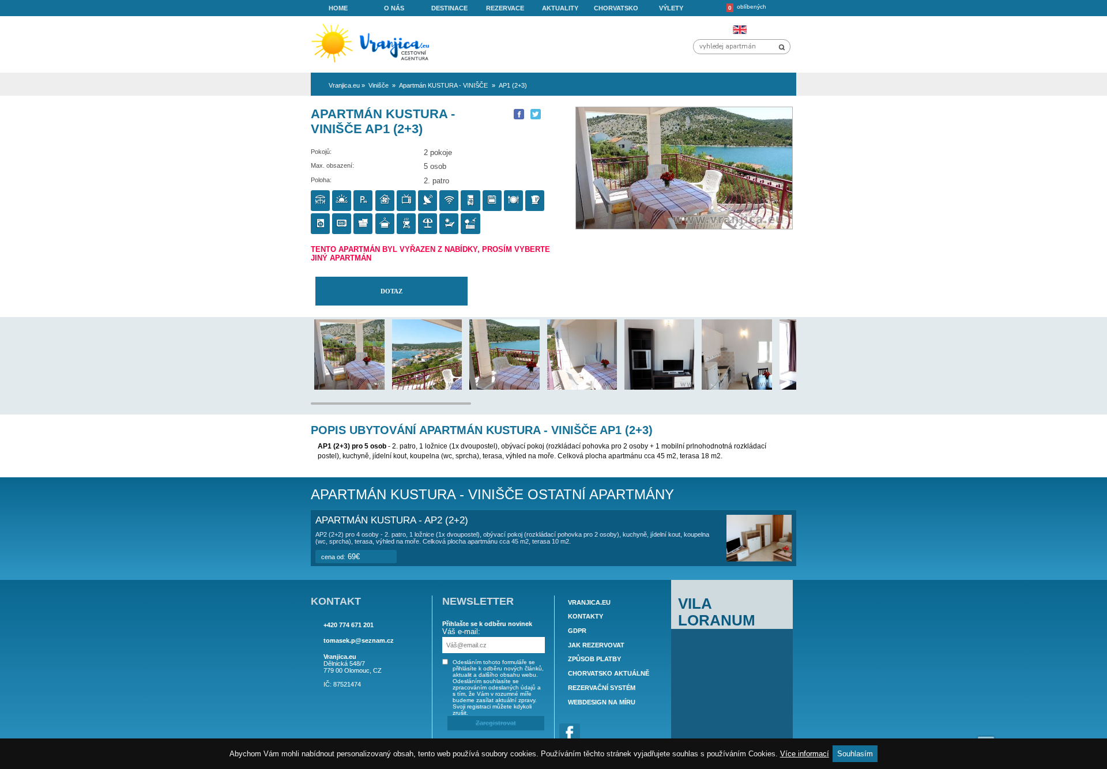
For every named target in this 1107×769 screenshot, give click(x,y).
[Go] (781, 47)
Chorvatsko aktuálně (608, 673)
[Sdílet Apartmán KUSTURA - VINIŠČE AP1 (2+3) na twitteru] (535, 114)
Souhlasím (855, 753)
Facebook (569, 733)
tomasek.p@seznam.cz (358, 640)
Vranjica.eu (589, 602)
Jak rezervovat (596, 645)
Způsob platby (594, 659)
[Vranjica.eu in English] (739, 29)
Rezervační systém (601, 687)
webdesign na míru (601, 702)
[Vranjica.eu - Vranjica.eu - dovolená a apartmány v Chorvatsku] (374, 63)
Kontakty (585, 616)
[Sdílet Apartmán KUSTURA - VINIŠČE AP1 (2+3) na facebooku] (518, 114)
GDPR (577, 630)
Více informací (804, 753)
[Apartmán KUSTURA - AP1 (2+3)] (376, 387)
